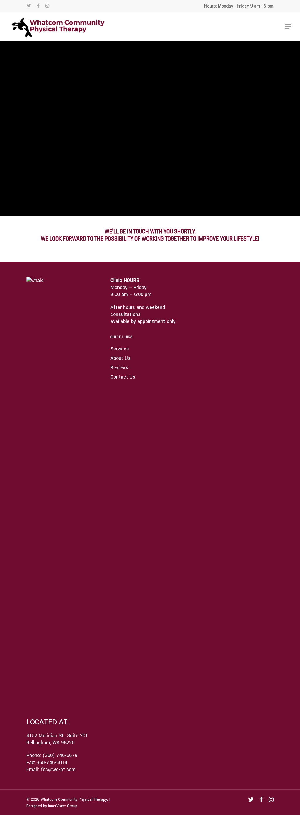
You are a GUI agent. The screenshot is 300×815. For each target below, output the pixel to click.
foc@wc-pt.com (58, 769)
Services (119, 348)
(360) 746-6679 (60, 755)
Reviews (119, 367)
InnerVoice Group (62, 806)
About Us (120, 358)
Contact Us (122, 377)
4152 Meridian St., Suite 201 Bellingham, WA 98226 (57, 739)
